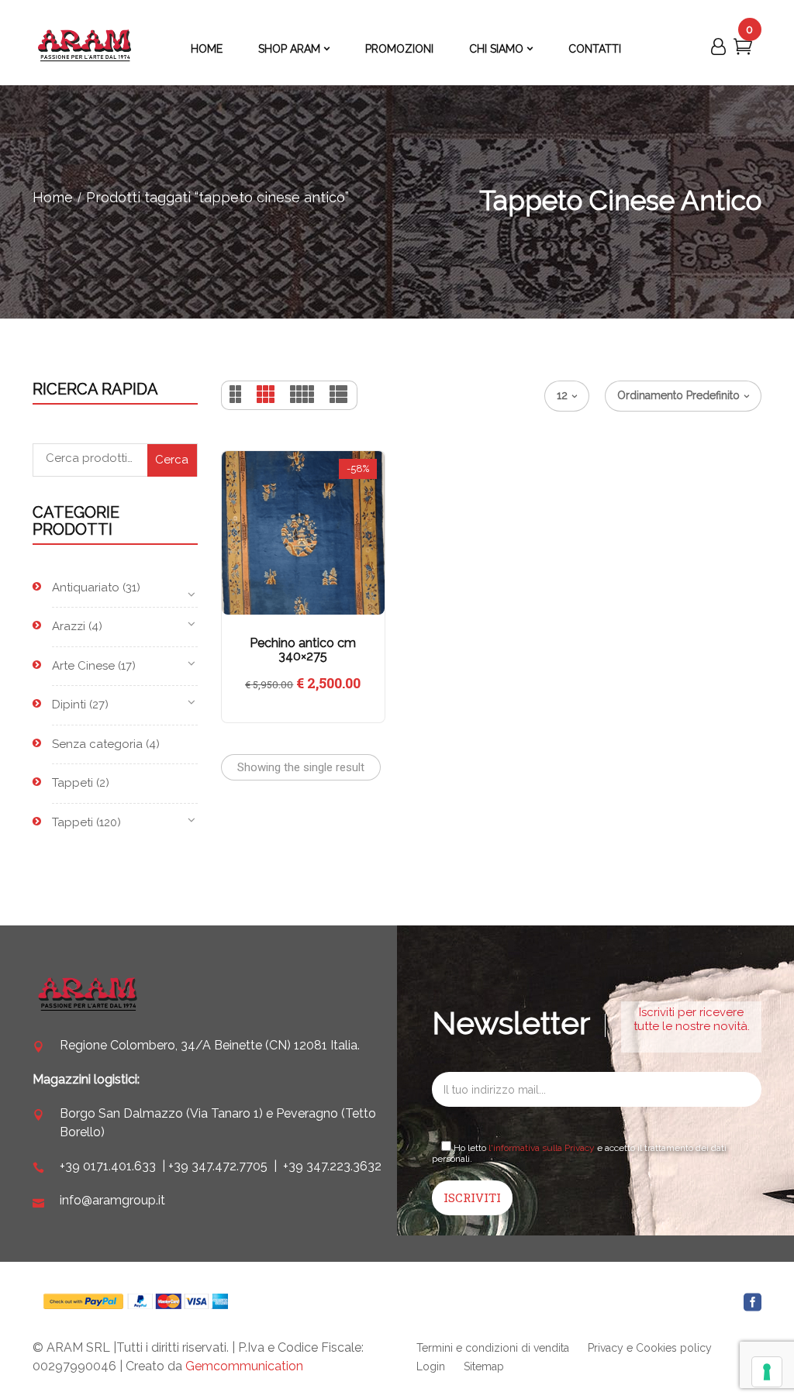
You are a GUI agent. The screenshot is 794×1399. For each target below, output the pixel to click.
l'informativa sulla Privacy (541, 1147)
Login (430, 1366)
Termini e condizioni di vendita (492, 1348)
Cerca (171, 460)
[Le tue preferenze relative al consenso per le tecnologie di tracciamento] (767, 1372)
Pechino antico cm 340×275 (303, 650)
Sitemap (484, 1366)
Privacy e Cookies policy (650, 1348)
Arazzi (68, 626)
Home (53, 197)
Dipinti (69, 705)
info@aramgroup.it (112, 1200)
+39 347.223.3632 (332, 1166)
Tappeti (72, 783)
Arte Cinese (83, 666)
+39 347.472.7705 (218, 1166)
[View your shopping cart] (743, 50)
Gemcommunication (244, 1366)
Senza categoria (97, 744)
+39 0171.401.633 (108, 1166)
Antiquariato (85, 587)
